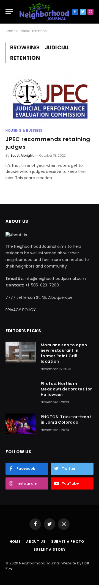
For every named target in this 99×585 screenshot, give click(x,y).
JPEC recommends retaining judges (48, 143)
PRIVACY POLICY (21, 310)
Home (10, 31)
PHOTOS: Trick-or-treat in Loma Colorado (66, 419)
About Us (36, 541)
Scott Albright (22, 155)
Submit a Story (50, 549)
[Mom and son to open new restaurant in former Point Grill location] (21, 352)
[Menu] (9, 11)
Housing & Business (24, 130)
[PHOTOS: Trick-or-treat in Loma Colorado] (21, 424)
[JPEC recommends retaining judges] (50, 99)
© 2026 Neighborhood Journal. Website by (44, 563)
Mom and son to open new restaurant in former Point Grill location (64, 353)
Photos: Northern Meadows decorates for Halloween (66, 389)
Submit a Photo (67, 541)
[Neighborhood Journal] (44, 12)
